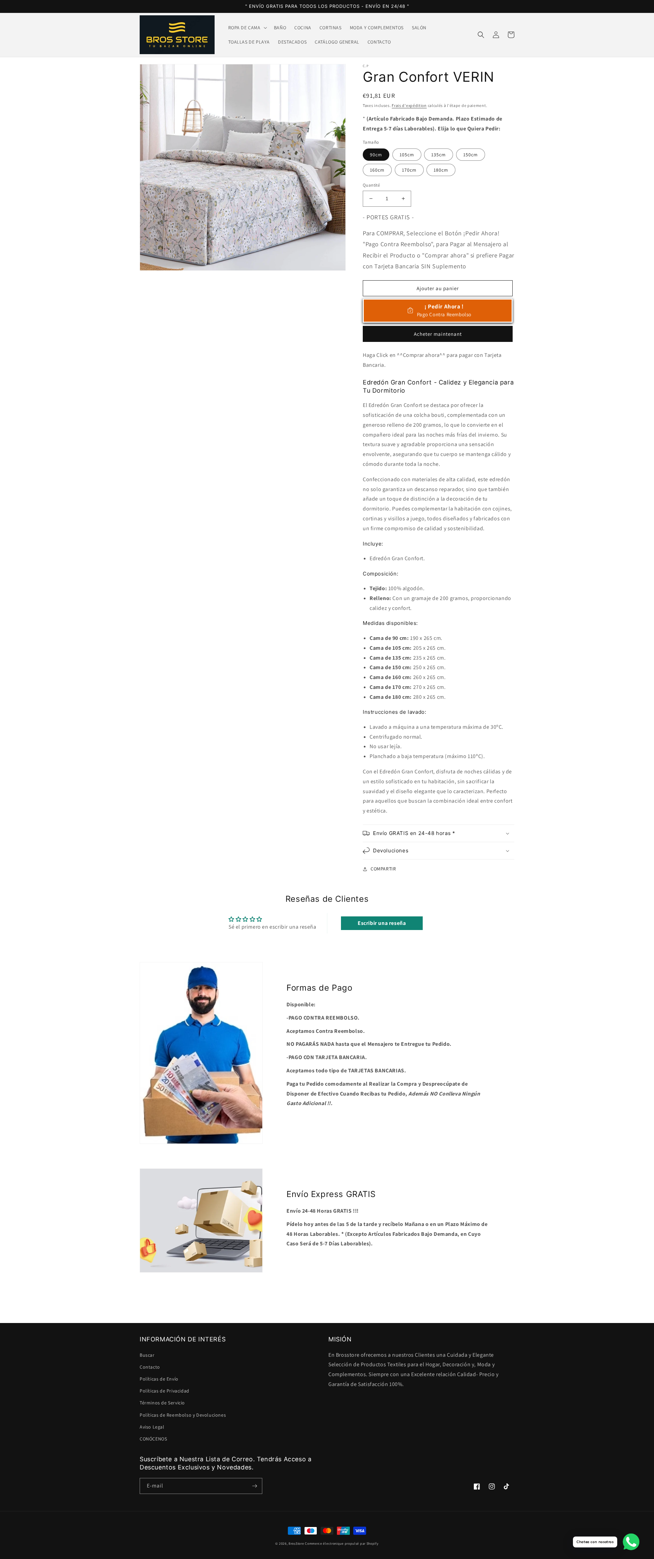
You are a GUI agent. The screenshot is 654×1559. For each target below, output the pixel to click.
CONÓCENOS (153, 1439)
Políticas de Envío (159, 1379)
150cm (470, 155)
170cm (409, 170)
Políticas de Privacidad (164, 1391)
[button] (247, 27)
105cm (407, 155)
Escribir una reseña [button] (382, 923)
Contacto (150, 1367)
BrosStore (296, 1543)
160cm (377, 170)
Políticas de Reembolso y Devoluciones (183, 1415)
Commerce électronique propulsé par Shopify (341, 1543)
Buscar (147, 1355)
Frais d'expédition (409, 105)
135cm (438, 155)
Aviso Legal (152, 1427)
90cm (376, 155)
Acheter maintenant (438, 334)
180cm (441, 170)
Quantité (371, 185)
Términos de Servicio (162, 1403)
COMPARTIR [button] (383, 869)
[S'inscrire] (254, 1486)
